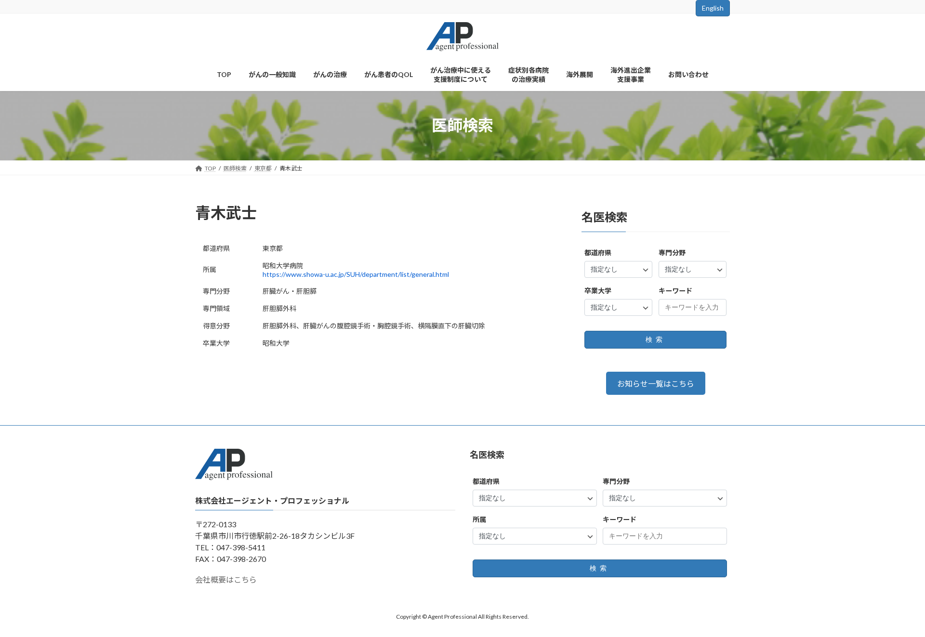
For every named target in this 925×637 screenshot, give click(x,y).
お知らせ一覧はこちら (655, 383)
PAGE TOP (895, 608)
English (713, 8)
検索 (656, 339)
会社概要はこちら (226, 580)
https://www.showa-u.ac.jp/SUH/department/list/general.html (356, 274)
